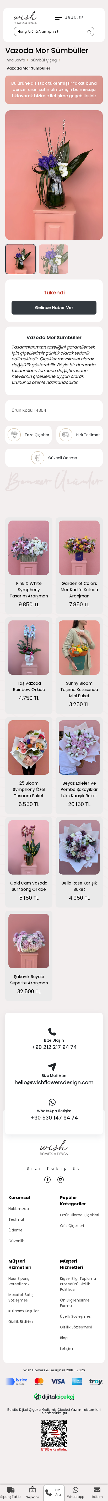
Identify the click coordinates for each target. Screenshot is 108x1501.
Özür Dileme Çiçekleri (79, 1215)
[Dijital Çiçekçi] (54, 1396)
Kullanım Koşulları (24, 1311)
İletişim (66, 1348)
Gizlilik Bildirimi (21, 1321)
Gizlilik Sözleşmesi (76, 1327)
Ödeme (15, 1230)
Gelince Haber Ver (54, 308)
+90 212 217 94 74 (54, 1047)
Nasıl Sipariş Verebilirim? (19, 1281)
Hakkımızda (18, 1208)
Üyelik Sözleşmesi (75, 1316)
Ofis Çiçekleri (72, 1225)
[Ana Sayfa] (54, 1153)
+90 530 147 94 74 (54, 1117)
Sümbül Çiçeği (44, 60)
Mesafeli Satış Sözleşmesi (20, 1297)
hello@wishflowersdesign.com (54, 1082)
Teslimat (16, 1219)
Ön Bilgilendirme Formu (75, 1303)
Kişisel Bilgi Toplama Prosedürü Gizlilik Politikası (78, 1284)
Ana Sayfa (16, 60)
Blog (64, 1337)
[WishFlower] (25, 17)
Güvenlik (16, 1240)
